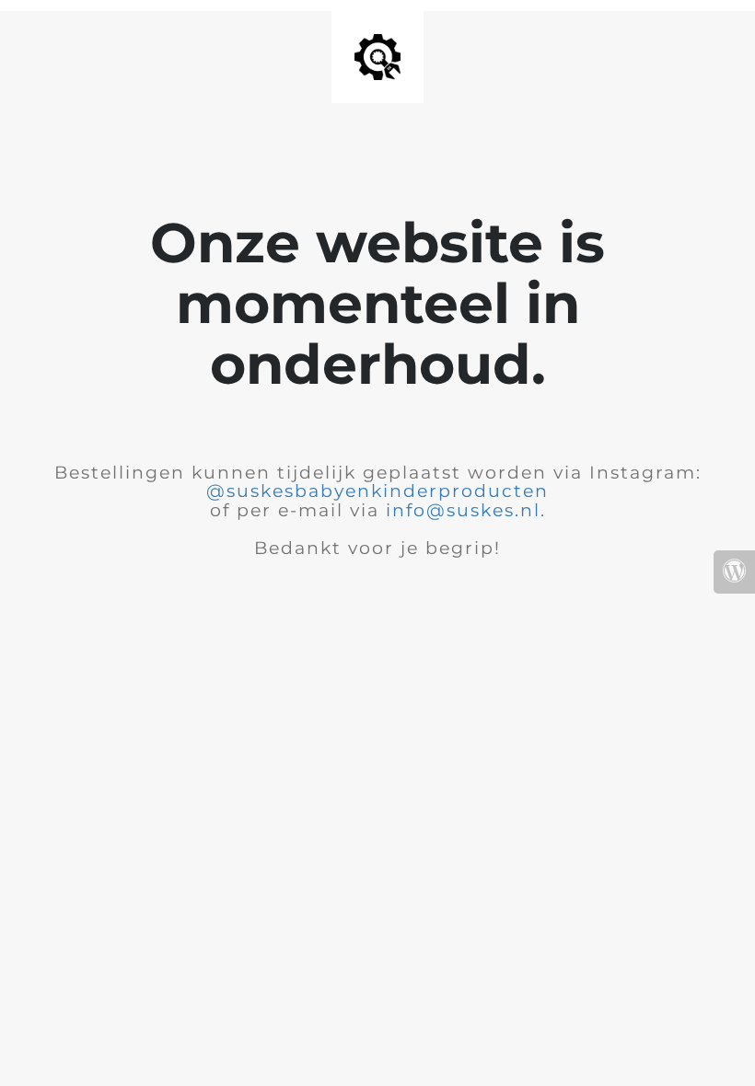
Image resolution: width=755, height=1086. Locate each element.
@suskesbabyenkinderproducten (377, 491)
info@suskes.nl (463, 510)
